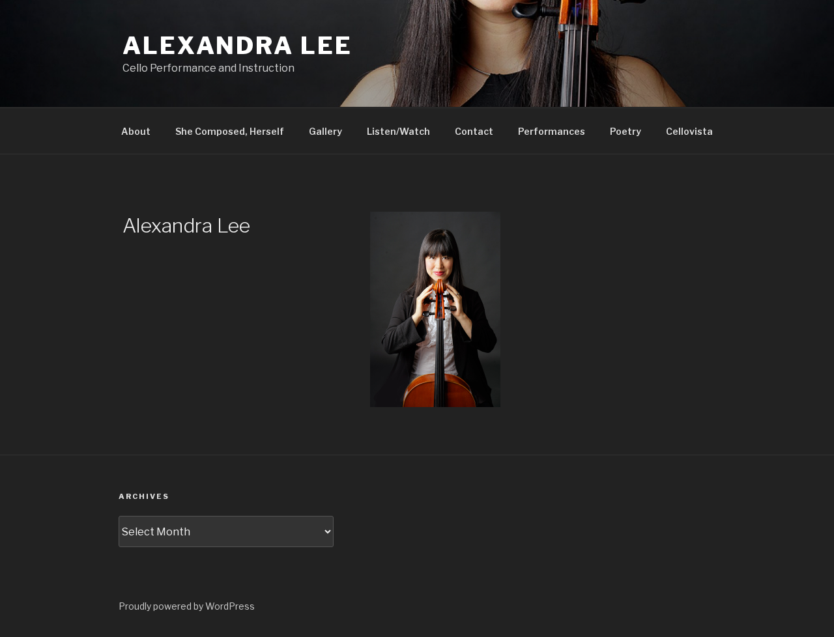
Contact (474, 131)
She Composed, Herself (229, 131)
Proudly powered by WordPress (187, 606)
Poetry (625, 131)
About (136, 131)
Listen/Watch (398, 131)
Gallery (325, 131)
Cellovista (689, 131)
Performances (551, 131)
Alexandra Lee (237, 45)
